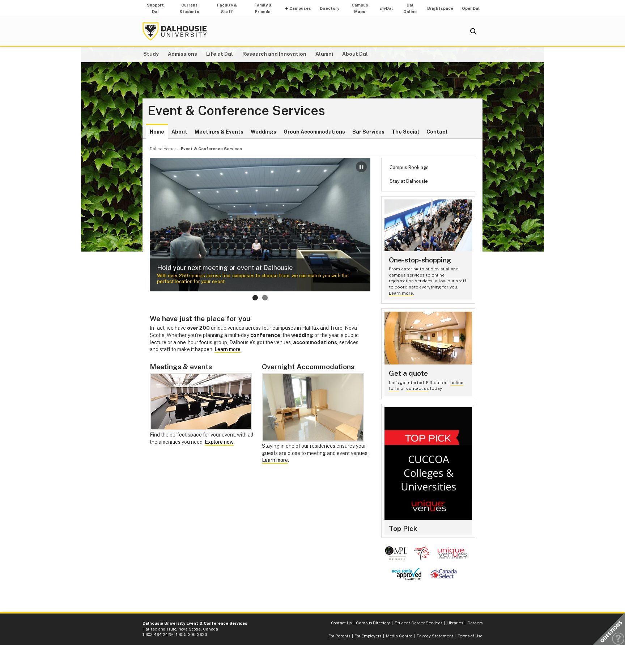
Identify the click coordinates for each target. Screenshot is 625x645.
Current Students (189, 8)
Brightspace (440, 8)
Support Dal (155, 8)
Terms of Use (470, 635)
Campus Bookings (409, 167)
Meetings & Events (219, 132)
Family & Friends (263, 8)
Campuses (300, 8)
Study (151, 54)
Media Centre (399, 635)
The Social (405, 132)
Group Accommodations (314, 132)
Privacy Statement (435, 635)
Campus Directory (373, 622)
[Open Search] (473, 31)
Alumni (324, 54)
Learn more (401, 293)
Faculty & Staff (227, 8)
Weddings (263, 132)
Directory (329, 8)
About (179, 132)
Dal (386, 8)
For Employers (367, 635)
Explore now (219, 442)
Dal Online (410, 8)
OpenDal (471, 8)
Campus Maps (360, 8)
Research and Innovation (274, 54)
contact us (417, 388)
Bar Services (368, 132)
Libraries (455, 622)
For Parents (339, 635)
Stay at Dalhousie (409, 181)
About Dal (355, 54)
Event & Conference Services (236, 111)
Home (157, 132)
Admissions (182, 54)
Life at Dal (219, 54)
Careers (474, 622)
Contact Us (341, 622)
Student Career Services (418, 622)
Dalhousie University (175, 31)
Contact (437, 132)
